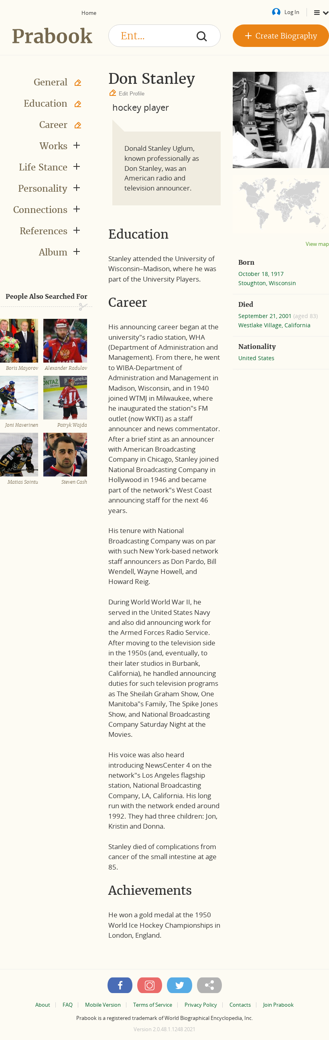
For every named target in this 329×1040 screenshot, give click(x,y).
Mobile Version (103, 1005)
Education (45, 103)
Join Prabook (278, 1005)
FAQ (68, 1005)
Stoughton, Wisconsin (267, 283)
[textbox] (164, 35)
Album (53, 252)
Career (53, 124)
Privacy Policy (201, 1005)
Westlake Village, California (274, 325)
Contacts (240, 1005)
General (50, 82)
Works (53, 146)
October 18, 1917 (261, 274)
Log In (291, 12)
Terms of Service (152, 1005)
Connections (40, 209)
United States (256, 358)
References (43, 231)
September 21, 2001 (265, 316)
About (42, 1005)
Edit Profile (131, 94)
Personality (42, 188)
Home (88, 12)
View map (317, 244)
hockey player (140, 107)
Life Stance (43, 167)
